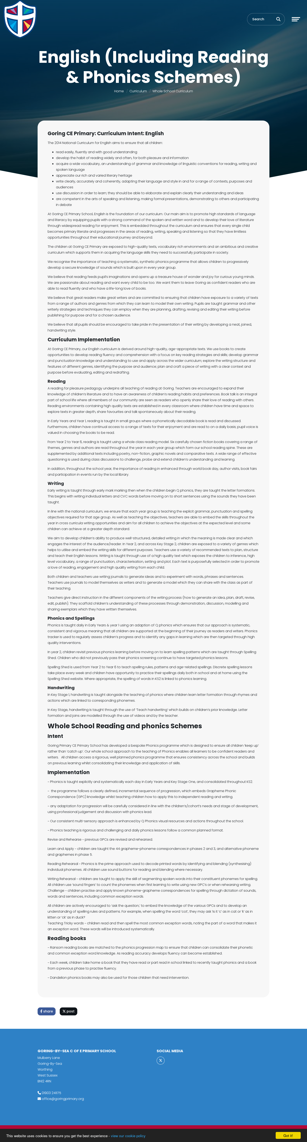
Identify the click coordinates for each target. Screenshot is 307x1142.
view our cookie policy (128, 1135)
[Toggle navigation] (296, 19)
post (70, 1011)
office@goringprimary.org (63, 1098)
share (47, 1011)
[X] (161, 1061)
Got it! (288, 1135)
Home (119, 91)
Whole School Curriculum (172, 91)
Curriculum (138, 91)
